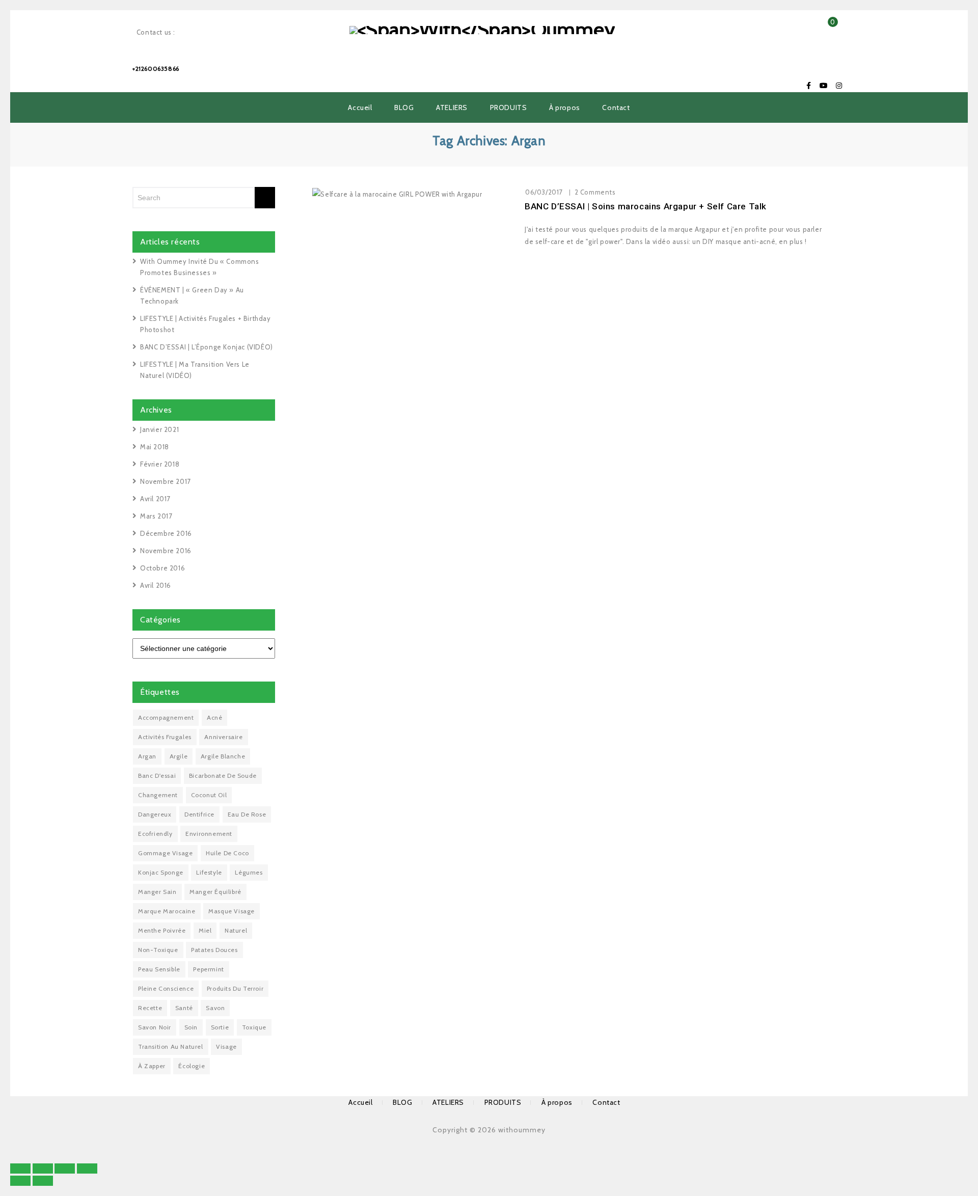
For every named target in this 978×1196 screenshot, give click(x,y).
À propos (564, 107)
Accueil (360, 107)
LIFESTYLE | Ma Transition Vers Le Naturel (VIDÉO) (195, 369)
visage (226, 1046)
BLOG (404, 107)
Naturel (236, 930)
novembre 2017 (165, 481)
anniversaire (223, 737)
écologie (191, 1066)
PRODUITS (508, 107)
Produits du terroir (235, 988)
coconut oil (209, 795)
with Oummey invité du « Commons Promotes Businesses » (199, 267)
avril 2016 (155, 585)
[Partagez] (43, 1168)
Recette (150, 1008)
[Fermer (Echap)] (20, 1168)
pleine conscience (166, 988)
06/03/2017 (544, 192)
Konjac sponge (160, 872)
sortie (220, 1027)
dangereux (154, 814)
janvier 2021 (159, 429)
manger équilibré (215, 891)
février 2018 (159, 464)
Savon (215, 1008)
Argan (147, 756)
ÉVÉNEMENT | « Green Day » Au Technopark (192, 295)
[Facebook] (809, 85)
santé (184, 1008)
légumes (248, 872)
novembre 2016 (166, 551)
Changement (158, 795)
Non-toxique (158, 950)
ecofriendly (155, 833)
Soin (191, 1027)
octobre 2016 (162, 568)
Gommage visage (165, 853)
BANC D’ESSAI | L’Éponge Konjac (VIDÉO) (206, 347)
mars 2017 (156, 516)
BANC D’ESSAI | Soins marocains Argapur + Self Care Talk (646, 206)
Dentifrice (199, 814)
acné (214, 717)
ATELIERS (452, 107)
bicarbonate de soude (223, 775)
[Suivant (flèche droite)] (43, 1181)
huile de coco (227, 853)
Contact (616, 107)
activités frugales (165, 737)
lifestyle (209, 872)
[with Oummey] (482, 29)
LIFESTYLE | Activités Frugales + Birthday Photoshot (205, 324)
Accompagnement (166, 717)
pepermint (208, 969)
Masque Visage (231, 911)
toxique (254, 1027)
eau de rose (247, 814)
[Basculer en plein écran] (65, 1168)
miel (205, 930)
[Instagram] (839, 85)
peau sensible (159, 969)
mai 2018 (154, 447)
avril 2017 (155, 499)
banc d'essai (157, 775)
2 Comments (595, 192)
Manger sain (157, 891)
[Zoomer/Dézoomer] (87, 1168)
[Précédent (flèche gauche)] (20, 1181)
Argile (179, 756)
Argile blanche (223, 756)
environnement (208, 833)
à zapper (152, 1066)
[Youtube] (823, 85)
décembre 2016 (166, 533)
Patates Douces (214, 950)
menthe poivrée (161, 930)
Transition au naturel (170, 1046)
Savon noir (154, 1027)
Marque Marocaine (167, 911)
